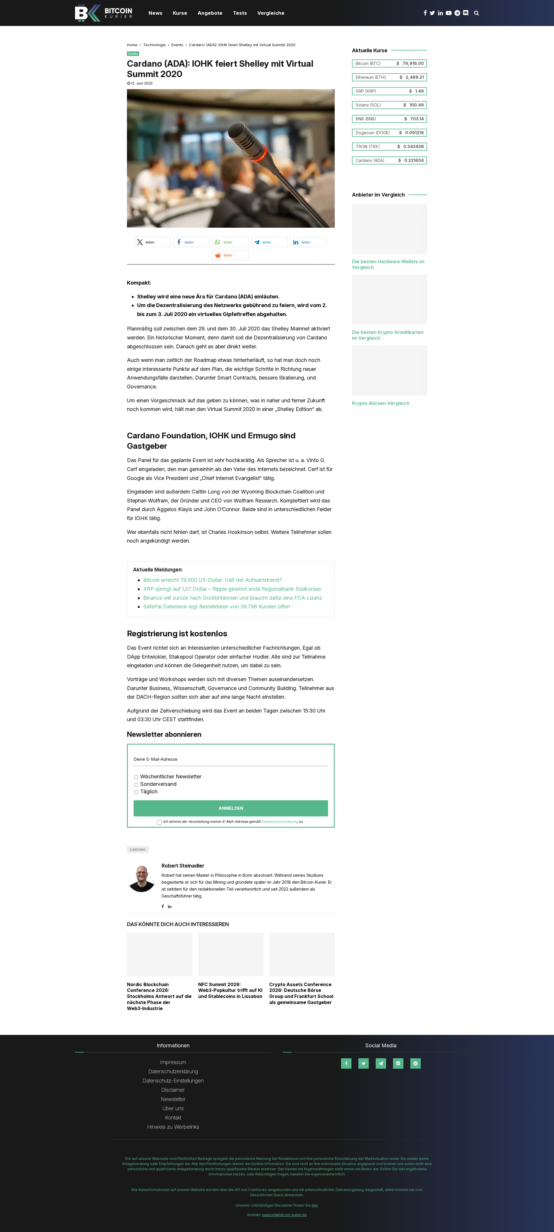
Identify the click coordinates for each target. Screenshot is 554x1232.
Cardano (138, 849)
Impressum (173, 1062)
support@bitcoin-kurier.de (284, 1215)
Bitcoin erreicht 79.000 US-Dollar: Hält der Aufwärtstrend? (212, 580)
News (155, 13)
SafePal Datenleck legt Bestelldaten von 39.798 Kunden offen (216, 606)
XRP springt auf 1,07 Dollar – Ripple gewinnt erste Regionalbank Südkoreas (232, 589)
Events (133, 53)
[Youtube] (450, 13)
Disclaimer (173, 1090)
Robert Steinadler (183, 866)
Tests (240, 13)
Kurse (180, 13)
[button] (153, 242)
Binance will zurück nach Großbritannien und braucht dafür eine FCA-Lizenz (232, 598)
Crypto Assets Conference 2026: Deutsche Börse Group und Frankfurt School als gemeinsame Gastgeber (301, 993)
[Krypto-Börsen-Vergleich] (389, 370)
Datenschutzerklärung (279, 821)
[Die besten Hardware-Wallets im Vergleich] (389, 229)
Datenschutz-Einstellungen (173, 1081)
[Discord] (467, 13)
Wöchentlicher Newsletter (170, 776)
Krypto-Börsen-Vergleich (380, 403)
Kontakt (173, 1118)
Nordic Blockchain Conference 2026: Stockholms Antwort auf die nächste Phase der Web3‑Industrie (159, 996)
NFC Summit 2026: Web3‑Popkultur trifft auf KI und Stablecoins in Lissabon (230, 990)
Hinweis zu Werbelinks (173, 1127)
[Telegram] (458, 13)
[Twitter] (434, 13)
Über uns (173, 1108)
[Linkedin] (442, 13)
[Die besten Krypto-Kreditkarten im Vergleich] (389, 300)
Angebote (210, 13)
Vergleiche (271, 13)
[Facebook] (427, 13)
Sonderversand (158, 784)
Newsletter (173, 1099)
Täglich (148, 791)
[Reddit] (415, 1063)
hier (315, 1205)
